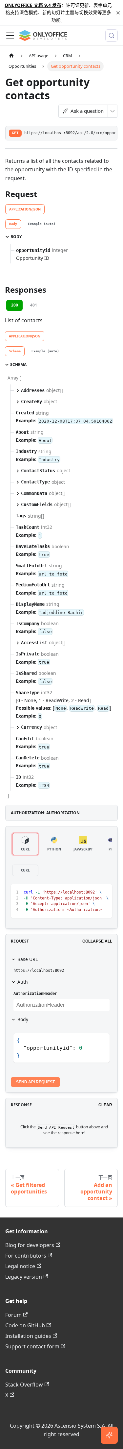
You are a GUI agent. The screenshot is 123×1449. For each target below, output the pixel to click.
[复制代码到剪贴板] (104, 892)
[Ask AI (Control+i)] (109, 1435)
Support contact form (32, 1346)
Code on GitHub (25, 1325)
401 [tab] (33, 305)
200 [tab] (14, 305)
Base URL (27, 959)
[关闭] (118, 12)
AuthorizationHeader (35, 993)
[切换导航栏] (10, 35)
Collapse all (97, 941)
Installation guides (28, 1335)
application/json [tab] (25, 209)
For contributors (25, 1255)
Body (22, 1019)
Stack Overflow (24, 1384)
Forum (13, 1314)
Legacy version (23, 1276)
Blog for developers (29, 1245)
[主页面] (11, 56)
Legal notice (20, 1266)
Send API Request (35, 1082)
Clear (105, 1105)
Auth (22, 982)
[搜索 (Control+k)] (111, 35)
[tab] (13, 224)
